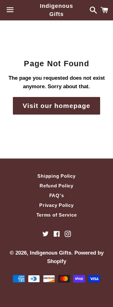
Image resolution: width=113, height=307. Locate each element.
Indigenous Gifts (56, 10)
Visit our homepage (57, 105)
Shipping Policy (56, 176)
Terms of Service (56, 215)
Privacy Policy (56, 205)
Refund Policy (56, 185)
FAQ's (56, 195)
